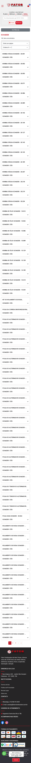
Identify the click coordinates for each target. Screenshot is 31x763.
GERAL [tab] (26, 14)
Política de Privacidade (7, 687)
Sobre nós (4, 693)
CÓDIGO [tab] (19, 14)
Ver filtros (15, 30)
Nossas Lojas (5, 690)
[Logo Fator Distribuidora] (15, 5)
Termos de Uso (5, 684)
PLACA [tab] (5, 14)
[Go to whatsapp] (4, 753)
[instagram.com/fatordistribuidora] (6, 722)
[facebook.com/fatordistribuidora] (2, 722)
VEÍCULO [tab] (12, 14)
